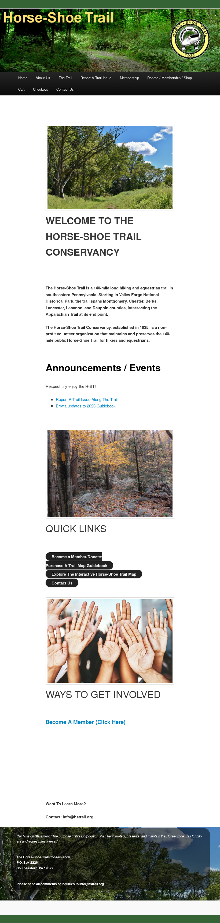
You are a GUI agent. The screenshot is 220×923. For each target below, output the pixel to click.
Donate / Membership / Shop (169, 77)
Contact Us (65, 89)
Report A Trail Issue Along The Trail (87, 399)
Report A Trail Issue (95, 77)
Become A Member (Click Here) (86, 722)
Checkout (40, 89)
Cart (21, 89)
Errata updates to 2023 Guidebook (86, 406)
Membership (129, 77)
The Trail (65, 77)
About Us (43, 77)
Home (22, 77)
